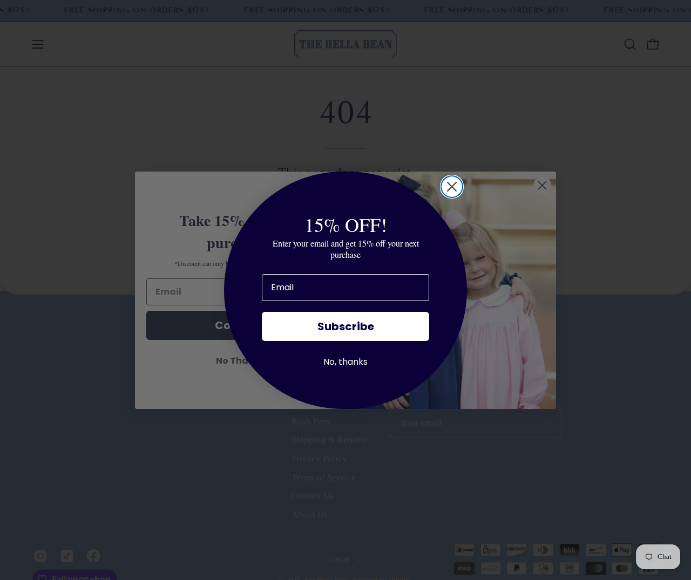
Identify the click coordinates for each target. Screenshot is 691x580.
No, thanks (345, 362)
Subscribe (345, 326)
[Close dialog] (452, 186)
